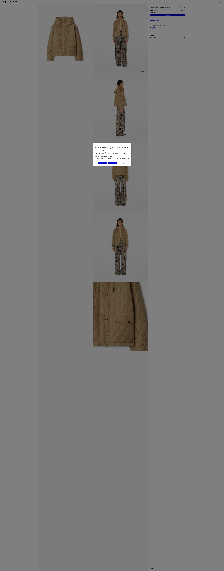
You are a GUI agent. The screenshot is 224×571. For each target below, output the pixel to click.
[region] (112, 154)
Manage (122, 163)
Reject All (113, 163)
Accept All (102, 163)
